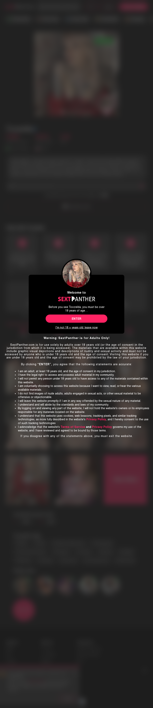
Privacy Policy (102, 426)
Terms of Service (73, 426)
